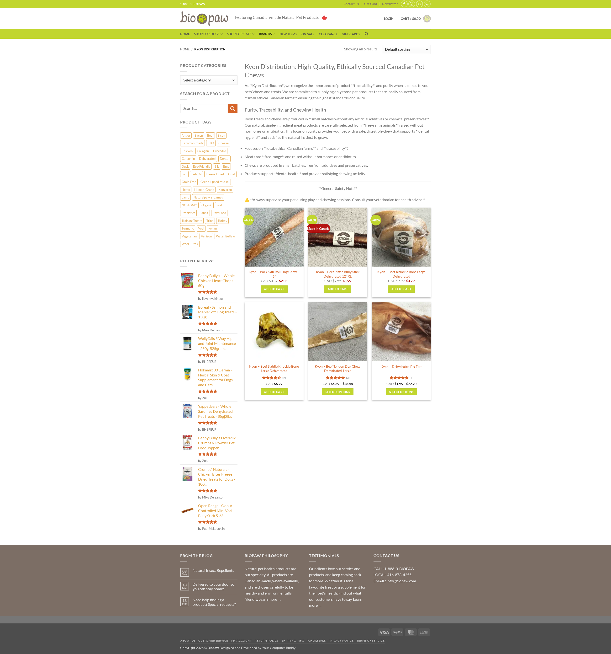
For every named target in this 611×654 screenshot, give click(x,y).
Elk (217, 166)
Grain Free (189, 182)
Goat (231, 174)
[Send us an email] (419, 3)
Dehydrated (207, 159)
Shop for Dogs (206, 34)
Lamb (185, 197)
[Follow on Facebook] (404, 3)
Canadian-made (192, 143)
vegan (212, 228)
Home (185, 34)
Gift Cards (351, 34)
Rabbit (204, 213)
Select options (338, 391)
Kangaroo (225, 190)
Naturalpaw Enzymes (208, 197)
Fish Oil (196, 174)
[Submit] (232, 108)
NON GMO (189, 205)
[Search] (366, 33)
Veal (201, 228)
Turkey (222, 221)
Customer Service (213, 640)
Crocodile (219, 151)
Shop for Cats (239, 34)
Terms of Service (371, 640)
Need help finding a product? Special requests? (214, 601)
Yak (195, 244)
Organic (206, 205)
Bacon (199, 135)
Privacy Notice (341, 640)
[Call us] (427, 3)
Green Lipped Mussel (214, 182)
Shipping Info (293, 640)
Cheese (223, 143)
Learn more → (270, 599)
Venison (206, 236)
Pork (219, 205)
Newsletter (390, 4)
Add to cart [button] (274, 288)
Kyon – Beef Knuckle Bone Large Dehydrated (401, 274)
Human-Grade (204, 190)
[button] (416, 18)
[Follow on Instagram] (411, 3)
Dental (224, 159)
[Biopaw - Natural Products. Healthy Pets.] (204, 19)
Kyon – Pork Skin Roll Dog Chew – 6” (274, 274)
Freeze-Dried (215, 174)
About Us (187, 640)
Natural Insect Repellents (213, 570)
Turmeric (188, 228)
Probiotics (188, 213)
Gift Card (370, 4)
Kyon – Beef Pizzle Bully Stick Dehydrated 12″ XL (337, 274)
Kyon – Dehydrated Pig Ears (401, 367)
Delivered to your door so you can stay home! (213, 586)
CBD (211, 143)
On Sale (308, 34)
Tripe (209, 221)
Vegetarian (189, 236)
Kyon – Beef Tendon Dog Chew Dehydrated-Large (337, 368)
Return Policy (267, 640)
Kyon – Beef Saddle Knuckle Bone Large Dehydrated (274, 368)
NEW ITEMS (288, 34)
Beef (210, 135)
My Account (241, 640)
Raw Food (219, 213)
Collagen (203, 151)
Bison (221, 135)
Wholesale (316, 640)
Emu (226, 166)
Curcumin (188, 159)
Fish (184, 174)
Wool (185, 244)
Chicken (187, 151)
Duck (185, 166)
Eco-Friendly (201, 166)
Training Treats (192, 221)
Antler (186, 135)
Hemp (186, 190)
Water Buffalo (225, 236)
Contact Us (351, 4)
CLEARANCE (328, 34)
